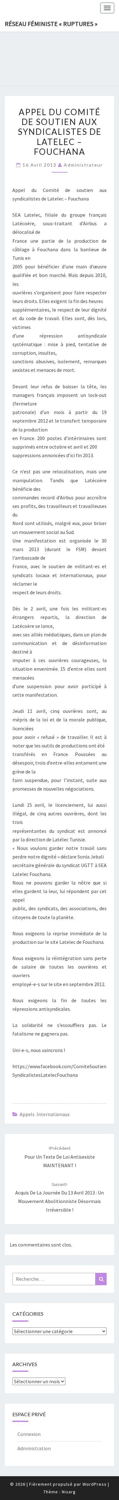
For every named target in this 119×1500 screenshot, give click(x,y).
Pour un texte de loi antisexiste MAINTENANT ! (59, 1156)
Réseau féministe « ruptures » (51, 24)
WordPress (95, 1484)
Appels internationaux (44, 1114)
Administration (34, 1448)
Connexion (29, 1434)
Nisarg (69, 1492)
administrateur (83, 165)
